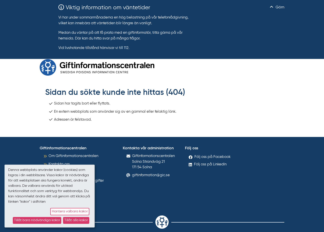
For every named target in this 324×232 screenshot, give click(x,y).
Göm (279, 7)
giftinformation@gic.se (151, 175)
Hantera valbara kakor (70, 211)
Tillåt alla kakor (76, 220)
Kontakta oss (59, 164)
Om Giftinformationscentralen (73, 156)
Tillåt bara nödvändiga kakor (37, 220)
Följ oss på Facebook (212, 157)
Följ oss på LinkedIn (210, 164)
